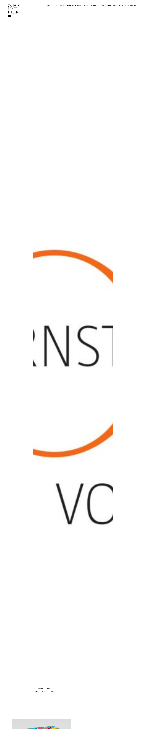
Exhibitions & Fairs (63, 5)
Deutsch (134, 5)
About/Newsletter (121, 5)
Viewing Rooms (105, 5)
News (86, 5)
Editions (93, 5)
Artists (50, 5)
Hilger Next (77, 5)
